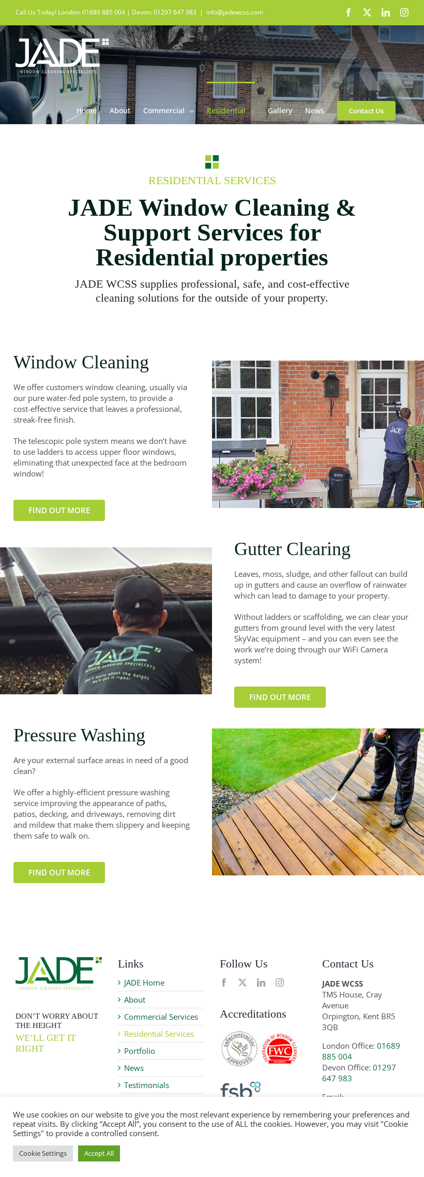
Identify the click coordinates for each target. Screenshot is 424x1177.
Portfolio (139, 1051)
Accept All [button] (99, 1153)
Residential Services (159, 1034)
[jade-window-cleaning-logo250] (59, 961)
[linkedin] (261, 982)
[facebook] (224, 982)
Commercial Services (161, 1016)
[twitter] (242, 982)
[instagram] (280, 982)
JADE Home (144, 982)
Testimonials (146, 1085)
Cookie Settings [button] (43, 1153)
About (134, 999)
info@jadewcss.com (234, 12)
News (134, 1068)
